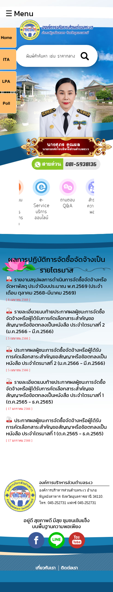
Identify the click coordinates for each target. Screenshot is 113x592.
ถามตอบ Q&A (59, 203)
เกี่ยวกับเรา (46, 567)
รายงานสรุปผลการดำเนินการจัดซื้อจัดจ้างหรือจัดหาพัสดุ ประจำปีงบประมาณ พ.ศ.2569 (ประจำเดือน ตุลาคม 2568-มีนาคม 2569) (56, 286)
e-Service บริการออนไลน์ (33, 209)
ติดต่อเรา (68, 567)
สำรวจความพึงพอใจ (86, 206)
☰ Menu (19, 13)
